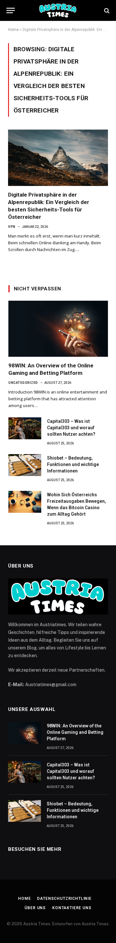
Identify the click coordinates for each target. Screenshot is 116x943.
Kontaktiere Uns (72, 908)
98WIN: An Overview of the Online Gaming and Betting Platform (75, 732)
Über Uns (35, 908)
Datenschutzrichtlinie (64, 898)
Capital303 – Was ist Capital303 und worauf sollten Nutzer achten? (71, 428)
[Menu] (10, 10)
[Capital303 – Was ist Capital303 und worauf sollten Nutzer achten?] (24, 428)
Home (13, 29)
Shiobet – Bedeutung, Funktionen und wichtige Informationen (73, 464)
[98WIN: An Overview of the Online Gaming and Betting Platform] (58, 329)
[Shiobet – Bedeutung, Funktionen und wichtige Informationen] (24, 465)
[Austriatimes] (58, 10)
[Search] (106, 10)
